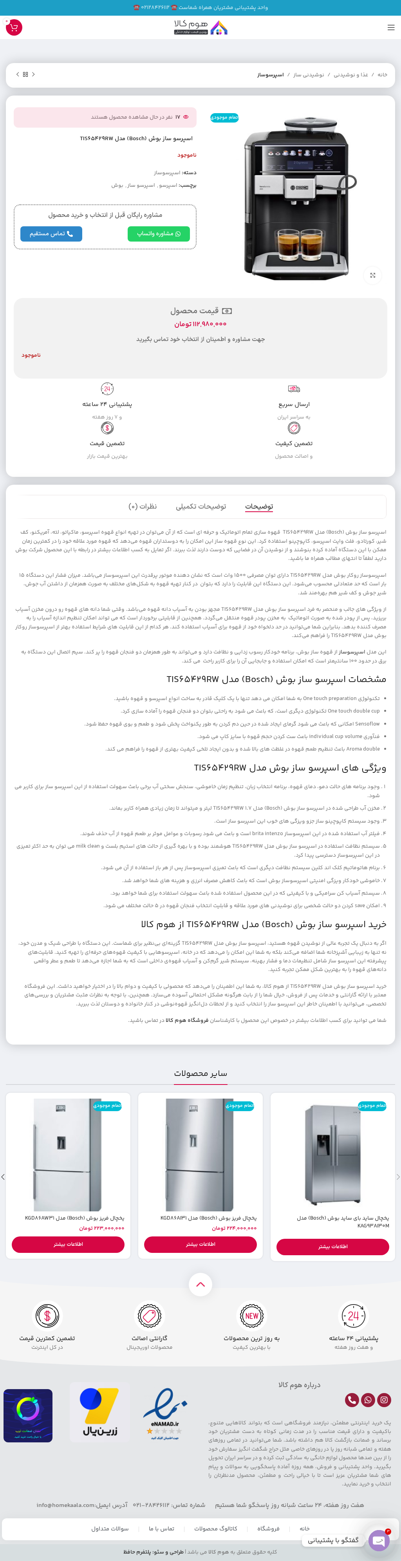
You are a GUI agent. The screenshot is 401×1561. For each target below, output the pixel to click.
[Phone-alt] (352, 1400)
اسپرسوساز (270, 75)
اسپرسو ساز (141, 185)
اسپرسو (168, 185)
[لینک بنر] (200, 8)
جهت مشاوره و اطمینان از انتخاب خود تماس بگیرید (200, 339)
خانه (382, 75)
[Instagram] (384, 1400)
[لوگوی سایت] (200, 27)
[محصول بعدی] (18, 75)
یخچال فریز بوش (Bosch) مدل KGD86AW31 (75, 1218)
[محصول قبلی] (33, 75)
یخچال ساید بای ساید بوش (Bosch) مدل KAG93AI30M (343, 1222)
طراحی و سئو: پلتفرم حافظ (153, 1552)
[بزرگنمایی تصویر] (372, 275)
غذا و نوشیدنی (351, 75)
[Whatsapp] (368, 1400)
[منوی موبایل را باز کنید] (391, 27)
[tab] (259, 507)
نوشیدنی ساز (308, 75)
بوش (117, 185)
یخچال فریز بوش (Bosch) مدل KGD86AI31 (209, 1218)
